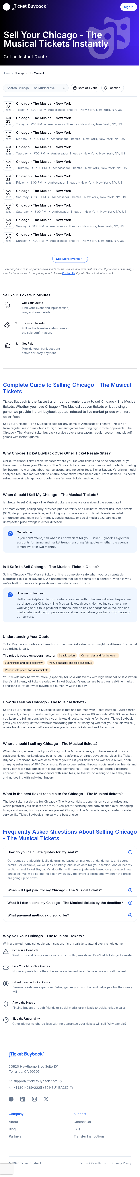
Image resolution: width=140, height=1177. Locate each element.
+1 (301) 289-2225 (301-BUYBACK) (40, 1087)
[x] (47, 1100)
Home (6, 73)
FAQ (77, 1129)
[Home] (30, 7)
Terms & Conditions (92, 1163)
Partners (15, 1136)
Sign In (128, 7)
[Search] (64, 87)
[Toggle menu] (6, 7)
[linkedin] (23, 1100)
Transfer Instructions (89, 1136)
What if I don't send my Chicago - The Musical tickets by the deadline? (65, 903)
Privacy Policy (121, 1163)
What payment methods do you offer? (38, 915)
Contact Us (68, 273)
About (13, 1122)
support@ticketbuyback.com (35, 1081)
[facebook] (12, 1100)
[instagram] (35, 1100)
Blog (12, 1129)
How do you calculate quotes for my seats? (42, 852)
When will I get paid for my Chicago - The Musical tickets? (54, 890)
